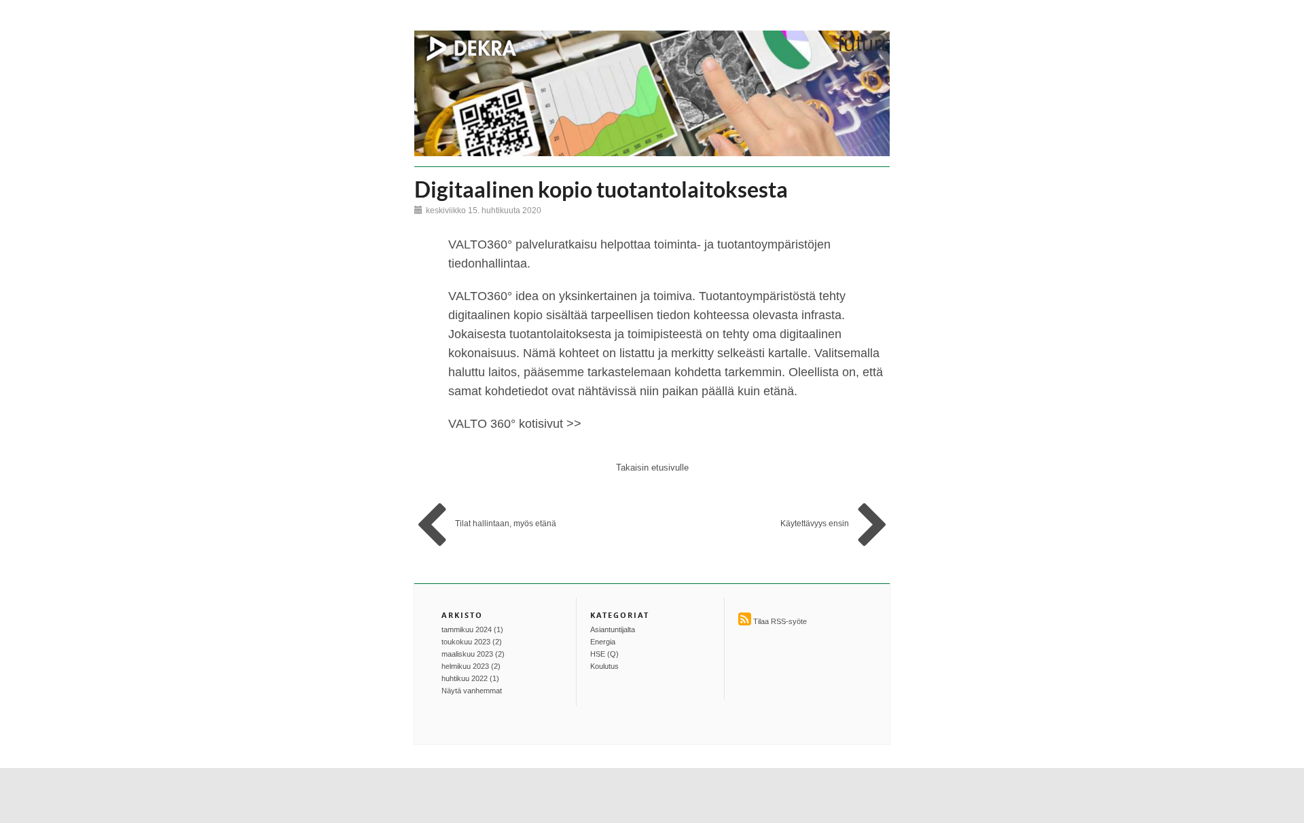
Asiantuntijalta (612, 629)
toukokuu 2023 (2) (471, 642)
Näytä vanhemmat (471, 691)
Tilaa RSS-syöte (780, 621)
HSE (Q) (604, 654)
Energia (602, 642)
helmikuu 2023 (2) (471, 666)
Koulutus (604, 666)
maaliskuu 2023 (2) (473, 654)
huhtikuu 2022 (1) (470, 678)
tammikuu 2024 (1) (472, 629)
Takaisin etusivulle (652, 467)
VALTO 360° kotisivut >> (514, 424)
